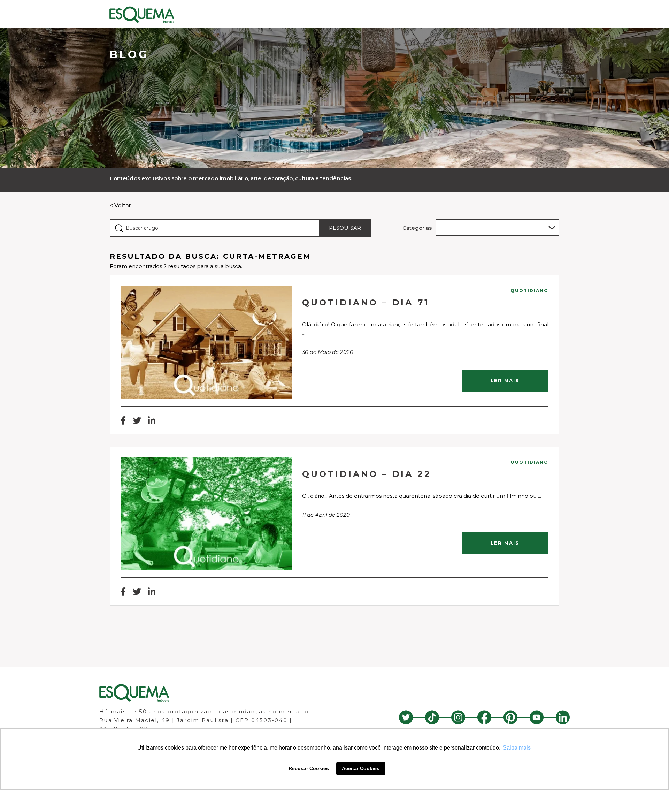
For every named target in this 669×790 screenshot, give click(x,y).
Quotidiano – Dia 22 (366, 474)
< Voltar (120, 205)
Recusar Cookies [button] (309, 768)
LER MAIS (505, 380)
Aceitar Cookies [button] (360, 768)
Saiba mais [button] (517, 748)
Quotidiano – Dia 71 (365, 302)
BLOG (129, 54)
